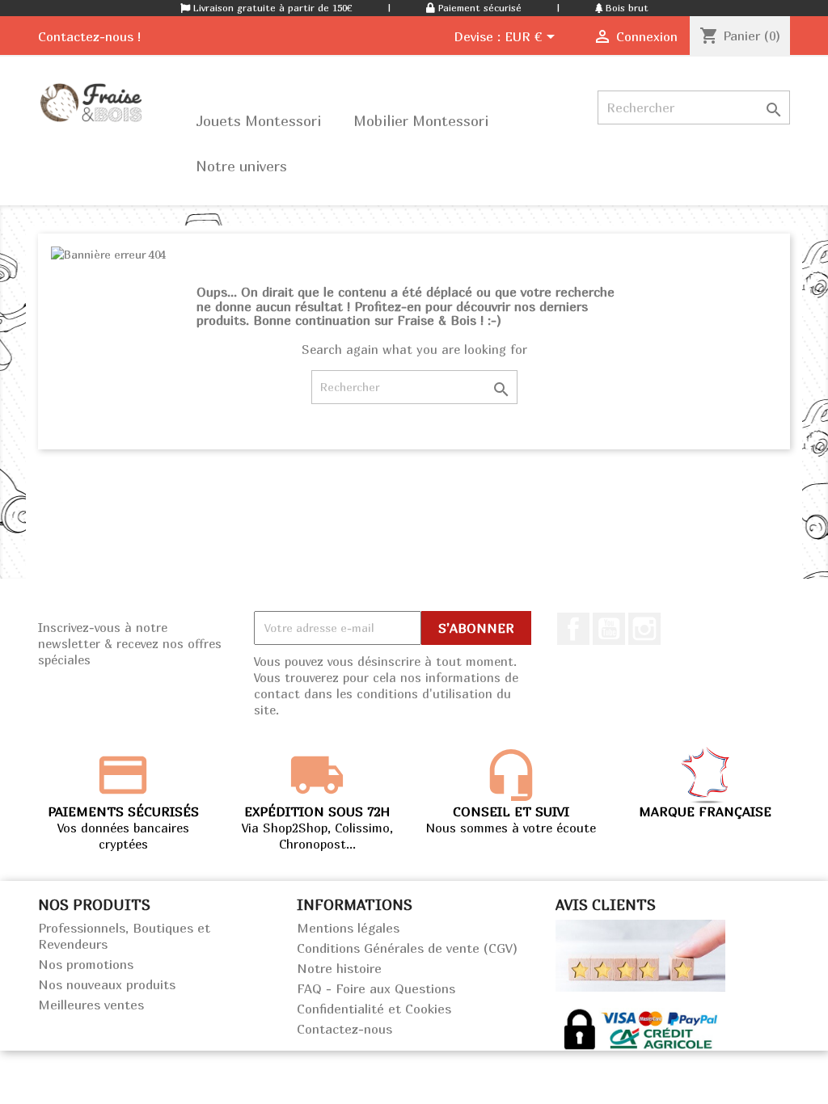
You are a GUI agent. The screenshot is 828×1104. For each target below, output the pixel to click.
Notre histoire (339, 968)
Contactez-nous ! (89, 36)
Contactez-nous (344, 1029)
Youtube (609, 629)
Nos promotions (85, 964)
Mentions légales (348, 928)
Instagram (644, 629)
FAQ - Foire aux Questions (376, 988)
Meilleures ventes (91, 1005)
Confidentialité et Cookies (374, 1009)
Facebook (573, 629)
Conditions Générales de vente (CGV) (407, 948)
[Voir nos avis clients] (640, 954)
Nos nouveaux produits (106, 984)
